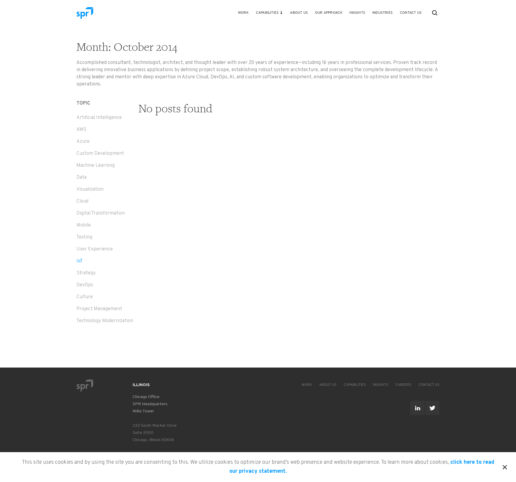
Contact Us (411, 12)
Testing (84, 237)
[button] (435, 13)
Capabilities (267, 12)
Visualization (90, 189)
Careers (403, 384)
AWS (81, 130)
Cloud (82, 201)
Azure (83, 142)
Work (243, 12)
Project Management (99, 309)
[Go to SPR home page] (84, 385)
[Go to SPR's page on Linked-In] (417, 408)
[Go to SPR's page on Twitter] (432, 408)
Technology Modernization (104, 321)
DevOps (84, 285)
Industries (382, 12)
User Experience (94, 249)
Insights (357, 12)
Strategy (86, 273)
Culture (84, 297)
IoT (79, 261)
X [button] (505, 466)
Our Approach (328, 12)
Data (81, 177)
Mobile (83, 225)
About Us (299, 12)
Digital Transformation (100, 213)
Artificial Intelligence (99, 118)
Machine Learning (95, 166)
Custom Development (100, 154)
